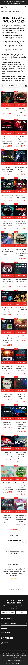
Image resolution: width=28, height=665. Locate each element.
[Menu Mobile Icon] (2, 7)
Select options (7, 163)
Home (2, 11)
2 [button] (11, 589)
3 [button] (13, 589)
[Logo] (14, 7)
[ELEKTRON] (14, 540)
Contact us (7, 643)
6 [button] (18, 589)
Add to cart (7, 105)
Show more (14, 529)
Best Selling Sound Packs (12, 11)
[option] (14, 540)
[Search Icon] (6, 7)
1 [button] (9, 589)
